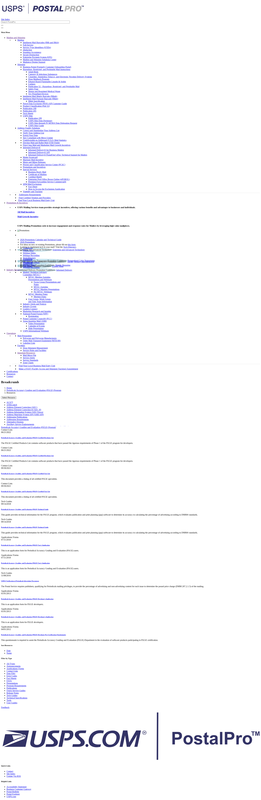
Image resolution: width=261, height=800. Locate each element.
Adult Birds (33, 72)
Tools (9, 700)
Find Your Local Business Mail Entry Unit (36, 200)
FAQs (9, 681)
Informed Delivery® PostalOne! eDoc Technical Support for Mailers (57, 155)
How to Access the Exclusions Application (46, 189)
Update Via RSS (14, 776)
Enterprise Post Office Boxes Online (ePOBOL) (49, 179)
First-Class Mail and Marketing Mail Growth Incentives (46, 145)
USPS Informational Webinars (36, 331)
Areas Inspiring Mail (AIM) (35, 321)
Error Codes (12, 676)
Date (9, 651)
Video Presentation (36, 323)
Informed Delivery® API (39, 152)
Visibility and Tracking (32, 191)
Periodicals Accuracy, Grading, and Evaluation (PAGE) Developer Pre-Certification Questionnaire (33, 635)
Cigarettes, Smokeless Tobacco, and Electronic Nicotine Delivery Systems (60, 77)
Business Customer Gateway (19, 789)
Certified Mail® (35, 177)
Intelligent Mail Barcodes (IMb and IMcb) (41, 42)
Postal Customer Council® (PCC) (37, 319)
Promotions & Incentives (17, 203)
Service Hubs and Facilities (34, 350)
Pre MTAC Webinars (43, 292)
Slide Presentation (36, 328)
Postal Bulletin (13, 792)
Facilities (21, 345)
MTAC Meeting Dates (38, 294)
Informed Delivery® (31, 147)
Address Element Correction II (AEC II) (24, 410)
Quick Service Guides (16, 690)
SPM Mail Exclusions (32, 184)
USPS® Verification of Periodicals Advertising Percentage (20, 581)
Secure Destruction (31, 55)
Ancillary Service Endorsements (20, 424)
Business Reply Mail (37, 172)
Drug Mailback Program (38, 79)
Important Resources (26, 353)
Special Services (30, 169)
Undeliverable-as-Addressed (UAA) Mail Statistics (44, 140)
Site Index (5, 19)
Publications (12, 688)
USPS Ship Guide (36, 125)
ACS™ (10, 402)
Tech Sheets (28, 113)
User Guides (12, 703)
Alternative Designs (15, 422)
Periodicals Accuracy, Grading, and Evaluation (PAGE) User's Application (25, 545)
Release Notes (13, 693)
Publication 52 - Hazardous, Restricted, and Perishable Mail (53, 86)
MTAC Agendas (41, 287)
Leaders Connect (30, 309)
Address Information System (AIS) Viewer (25, 412)
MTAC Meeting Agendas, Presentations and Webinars (40, 278)
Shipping (21, 64)
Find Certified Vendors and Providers (35, 198)
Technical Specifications (17, 698)
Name (9, 653)
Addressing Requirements (30, 194)
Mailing (20, 40)
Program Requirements (16, 686)
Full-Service (28, 45)
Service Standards (30, 360)
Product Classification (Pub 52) (36, 106)
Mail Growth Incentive (27, 216)
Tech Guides (12, 695)
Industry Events (29, 306)
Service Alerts (29, 358)
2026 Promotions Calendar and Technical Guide (40, 240)
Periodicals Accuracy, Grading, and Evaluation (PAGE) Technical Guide (24, 509)
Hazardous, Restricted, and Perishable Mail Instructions (46, 69)
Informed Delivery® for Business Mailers (46, 150)
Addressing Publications (17, 417)
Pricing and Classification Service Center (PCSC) (44, 165)
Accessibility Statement (17, 787)
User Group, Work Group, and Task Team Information (40, 300)
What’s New (28, 250)
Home (9, 388)
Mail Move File (29, 355)
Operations (11, 333)
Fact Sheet (32, 186)
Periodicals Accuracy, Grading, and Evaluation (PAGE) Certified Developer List (27, 438)
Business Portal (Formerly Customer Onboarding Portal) (47, 67)
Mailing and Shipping (16, 37)
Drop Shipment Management (35, 348)
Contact (10, 376)
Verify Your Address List (33, 133)
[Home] (43, 12)
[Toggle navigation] (2, 27)
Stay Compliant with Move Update (38, 138)
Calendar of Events (36, 326)
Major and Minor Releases (34, 162)
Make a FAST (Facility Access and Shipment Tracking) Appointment (48, 369)
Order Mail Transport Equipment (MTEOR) (42, 340)
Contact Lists (12, 671)
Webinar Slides (29, 253)
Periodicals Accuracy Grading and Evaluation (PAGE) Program (34, 390)
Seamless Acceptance (32, 52)
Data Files (11, 673)
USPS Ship (28, 116)
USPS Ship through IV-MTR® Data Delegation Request (52, 123)
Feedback (5, 707)
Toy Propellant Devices (38, 94)
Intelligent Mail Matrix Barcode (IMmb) (40, 96)
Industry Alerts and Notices (34, 304)
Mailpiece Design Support (34, 62)
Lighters (31, 84)
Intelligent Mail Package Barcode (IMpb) (40, 99)
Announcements (14, 666)
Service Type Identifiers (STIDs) (37, 47)
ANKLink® (12, 405)
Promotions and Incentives (34, 167)
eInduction (27, 50)
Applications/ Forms (15, 668)
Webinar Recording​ (31, 255)
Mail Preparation (24, 336)
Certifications (12, 371)
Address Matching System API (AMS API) (25, 414)
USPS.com (11, 796)
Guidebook (27, 248)
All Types (11, 664)
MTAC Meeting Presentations (46, 289)
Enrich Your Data (30, 135)
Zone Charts (28, 362)
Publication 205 (29, 111)
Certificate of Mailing (37, 174)
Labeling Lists (29, 343)
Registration (33, 316)
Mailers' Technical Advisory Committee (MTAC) (35, 273)
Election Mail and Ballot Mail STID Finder (41, 143)
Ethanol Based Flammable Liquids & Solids (47, 81)
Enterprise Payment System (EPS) (37, 57)
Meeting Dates (40, 297)
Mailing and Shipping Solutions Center (39, 59)
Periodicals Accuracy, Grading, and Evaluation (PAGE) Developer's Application (27, 599)
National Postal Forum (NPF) (35, 314)
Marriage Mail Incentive (33, 160)
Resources (11, 374)
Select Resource (8, 398)
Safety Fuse (33, 89)
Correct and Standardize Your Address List (41, 130)
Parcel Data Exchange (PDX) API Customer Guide (45, 103)
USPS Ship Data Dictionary (40, 121)
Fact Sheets (11, 678)
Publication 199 (29, 108)
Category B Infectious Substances (42, 74)
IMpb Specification (36, 101)
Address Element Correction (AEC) (22, 407)
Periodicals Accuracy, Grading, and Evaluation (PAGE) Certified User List (25, 473)
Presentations (12, 683)
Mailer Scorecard (30, 157)
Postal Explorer (13, 794)
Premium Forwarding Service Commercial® (47, 182)
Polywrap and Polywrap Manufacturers (40, 338)
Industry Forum (13, 270)
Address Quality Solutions (28, 128)
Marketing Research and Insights (37, 311)
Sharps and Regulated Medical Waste (44, 91)
